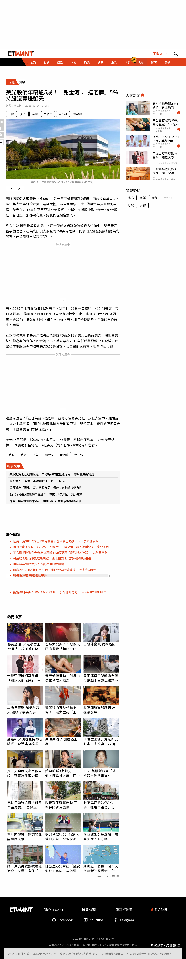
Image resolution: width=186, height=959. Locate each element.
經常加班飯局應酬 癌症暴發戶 (99, 709)
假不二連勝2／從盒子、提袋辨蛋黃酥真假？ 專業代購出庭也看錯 (100, 804)
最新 (33, 62)
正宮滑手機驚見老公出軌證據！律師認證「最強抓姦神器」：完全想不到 (60, 552)
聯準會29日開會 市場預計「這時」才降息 (37, 481)
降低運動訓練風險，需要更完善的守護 (100, 836)
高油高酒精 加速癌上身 (61, 741)
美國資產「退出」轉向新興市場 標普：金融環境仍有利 (45, 487)
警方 (131, 198)
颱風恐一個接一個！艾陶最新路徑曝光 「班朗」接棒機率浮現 (100, 868)
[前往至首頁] (21, 53)
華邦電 (77, 114)
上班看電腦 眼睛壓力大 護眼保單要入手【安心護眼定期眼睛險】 (23, 709)
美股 (11, 114)
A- (19, 188)
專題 (167, 62)
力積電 (48, 114)
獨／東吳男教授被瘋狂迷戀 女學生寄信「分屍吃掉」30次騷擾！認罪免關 (25, 868)
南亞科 (62, 114)
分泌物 (168, 198)
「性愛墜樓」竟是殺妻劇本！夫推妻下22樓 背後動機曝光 (101, 741)
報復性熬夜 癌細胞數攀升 (30, 575)
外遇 (143, 205)
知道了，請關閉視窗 (167, 945)
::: (10, 68)
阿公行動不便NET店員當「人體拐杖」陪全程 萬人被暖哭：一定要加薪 (61, 547)
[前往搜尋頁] (176, 54)
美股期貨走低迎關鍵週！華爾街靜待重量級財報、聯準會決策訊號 (51, 474)
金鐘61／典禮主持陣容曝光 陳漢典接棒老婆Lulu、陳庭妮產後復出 (25, 741)
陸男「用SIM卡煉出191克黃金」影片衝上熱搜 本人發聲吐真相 (56, 541)
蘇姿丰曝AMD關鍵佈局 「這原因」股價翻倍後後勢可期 (45, 501)
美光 (23, 114)
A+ (10, 188)
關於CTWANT (54, 909)
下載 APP (160, 54)
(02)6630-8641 (45, 591)
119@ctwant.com (93, 591)
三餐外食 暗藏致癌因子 (99, 646)
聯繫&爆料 (90, 909)
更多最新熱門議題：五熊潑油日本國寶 (38, 564)
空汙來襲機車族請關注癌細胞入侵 (24, 836)
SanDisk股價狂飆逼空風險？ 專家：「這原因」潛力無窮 (46, 494)
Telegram (126, 920)
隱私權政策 (84, 954)
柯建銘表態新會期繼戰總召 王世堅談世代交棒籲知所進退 (52, 558)
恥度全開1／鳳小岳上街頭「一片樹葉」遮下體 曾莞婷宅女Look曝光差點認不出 (24, 646)
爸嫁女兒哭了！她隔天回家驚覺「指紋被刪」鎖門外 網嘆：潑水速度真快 (62, 646)
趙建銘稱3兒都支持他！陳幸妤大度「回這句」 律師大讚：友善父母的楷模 (62, 773)
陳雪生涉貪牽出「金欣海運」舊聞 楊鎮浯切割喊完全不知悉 (62, 868)
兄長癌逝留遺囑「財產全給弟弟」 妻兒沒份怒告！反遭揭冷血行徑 (24, 804)
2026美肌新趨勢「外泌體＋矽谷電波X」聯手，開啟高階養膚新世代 (100, 773)
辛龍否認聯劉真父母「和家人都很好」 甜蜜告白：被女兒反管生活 (24, 678)
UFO (131, 205)
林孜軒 (17, 105)
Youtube (96, 920)
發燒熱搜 (160, 909)
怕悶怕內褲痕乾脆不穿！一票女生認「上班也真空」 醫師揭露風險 (62, 709)
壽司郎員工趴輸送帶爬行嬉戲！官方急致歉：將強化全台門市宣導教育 (100, 678)
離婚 (143, 198)
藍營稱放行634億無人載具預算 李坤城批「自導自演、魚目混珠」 (62, 836)
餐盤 (155, 198)
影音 (154, 62)
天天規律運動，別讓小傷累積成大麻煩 (62, 678)
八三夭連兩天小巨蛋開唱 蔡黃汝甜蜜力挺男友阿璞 (24, 773)
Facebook (65, 920)
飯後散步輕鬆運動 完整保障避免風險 (61, 804)
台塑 (35, 114)
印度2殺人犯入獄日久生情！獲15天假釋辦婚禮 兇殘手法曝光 (54, 569)
